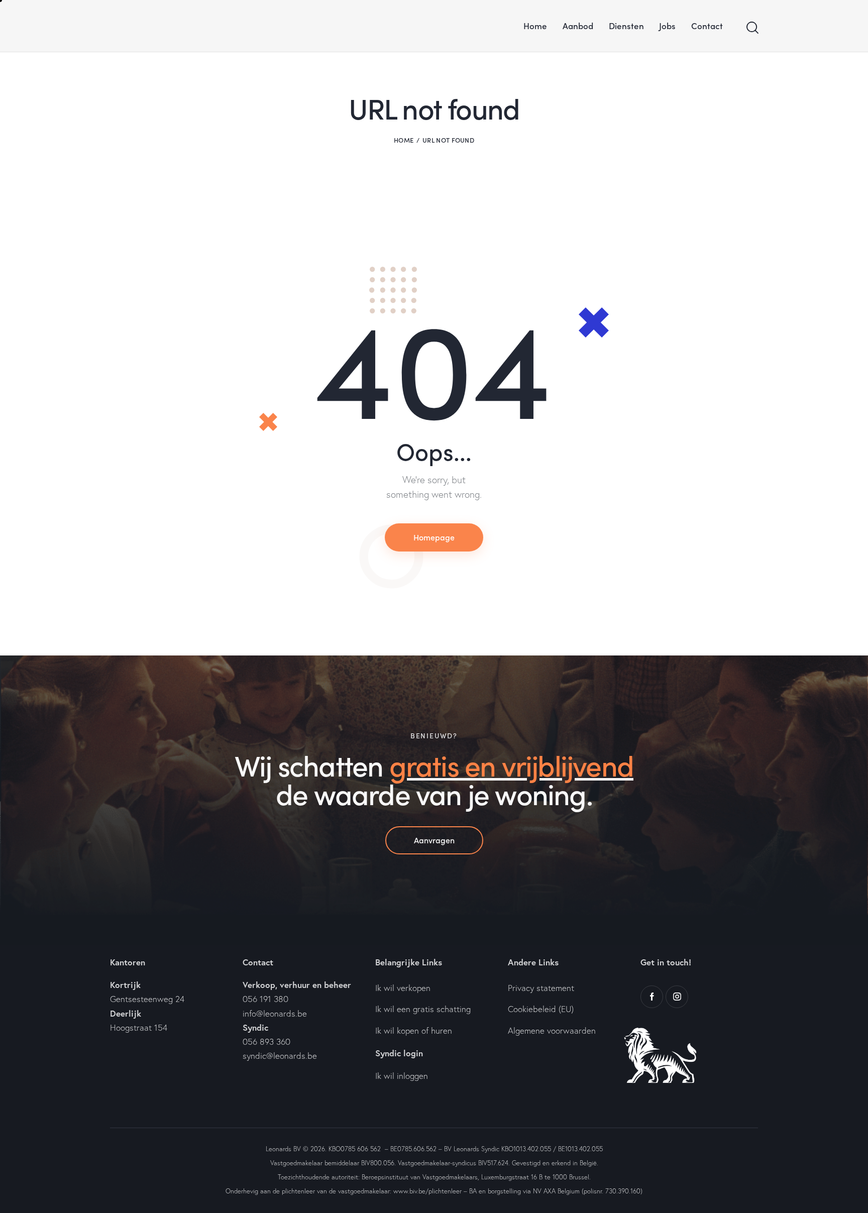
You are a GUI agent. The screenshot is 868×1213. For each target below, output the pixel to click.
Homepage (434, 536)
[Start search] (751, 28)
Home (403, 140)
